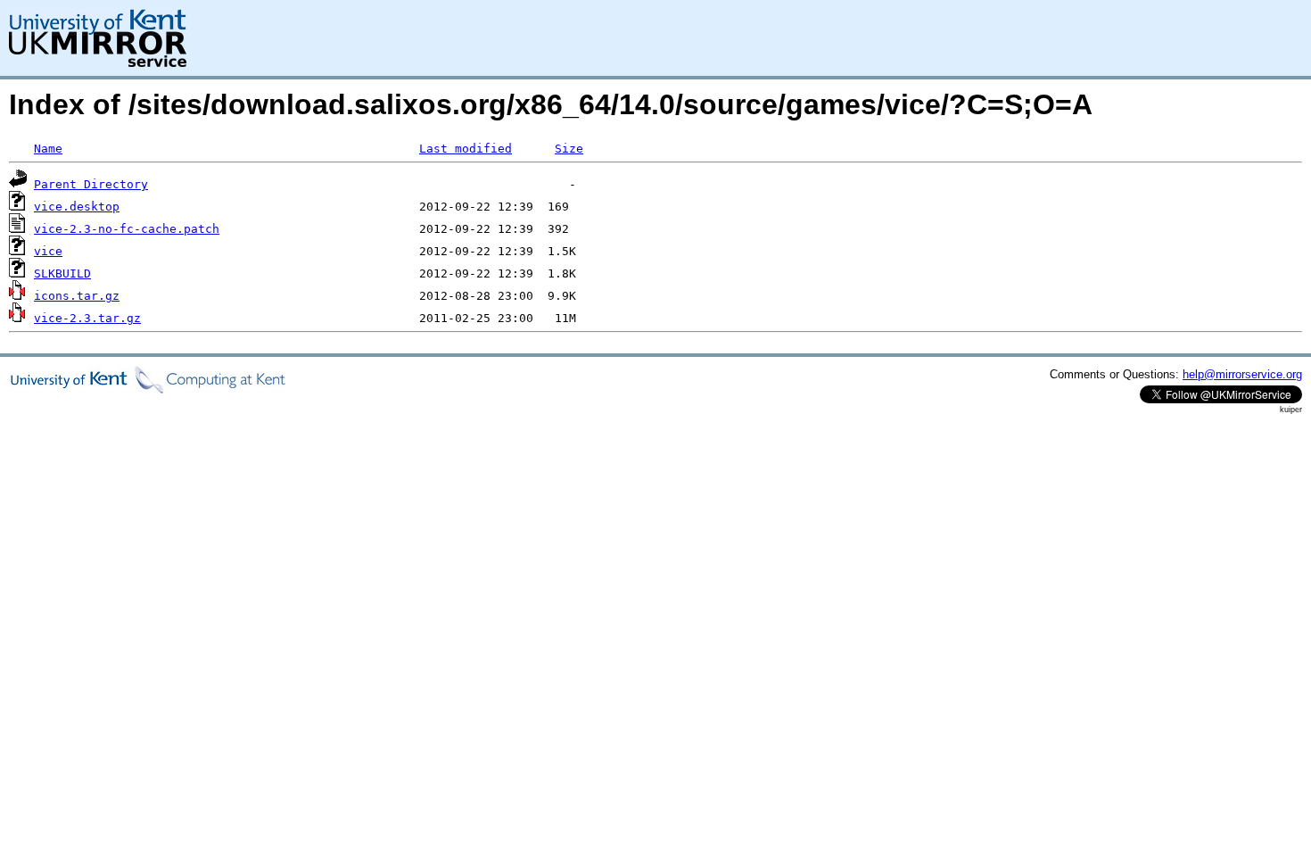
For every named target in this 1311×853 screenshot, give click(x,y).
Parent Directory (91, 184)
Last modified (465, 148)
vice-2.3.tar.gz (87, 318)
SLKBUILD (62, 273)
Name (48, 148)
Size (569, 148)
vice (48, 251)
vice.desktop (77, 206)
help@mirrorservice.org (1242, 374)
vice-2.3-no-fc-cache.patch (126, 229)
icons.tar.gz (77, 295)
